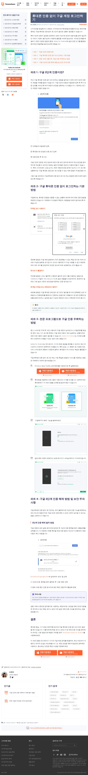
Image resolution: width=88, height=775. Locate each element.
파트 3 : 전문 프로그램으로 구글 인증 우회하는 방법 (52, 59)
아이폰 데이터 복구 (7, 755)
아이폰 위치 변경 (6, 762)
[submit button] (74, 745)
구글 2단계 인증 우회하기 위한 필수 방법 (22, 692)
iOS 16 (74, 698)
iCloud (75, 705)
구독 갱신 (32, 765)
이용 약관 (32, 755)
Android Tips (65, 709)
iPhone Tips (54, 709)
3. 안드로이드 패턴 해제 (10, 28)
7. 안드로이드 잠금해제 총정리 (12, 43)
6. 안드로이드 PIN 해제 (10, 40)
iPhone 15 (63, 695)
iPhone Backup (55, 705)
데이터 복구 (37, 4)
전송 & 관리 (46, 4)
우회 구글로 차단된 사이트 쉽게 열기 (20, 701)
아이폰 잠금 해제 (6, 749)
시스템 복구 (19, 4)
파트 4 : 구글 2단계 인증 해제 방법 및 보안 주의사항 (52, 62)
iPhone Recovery (55, 712)
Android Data (54, 692)
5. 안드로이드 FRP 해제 (10, 36)
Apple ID (65, 705)
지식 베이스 (5, 745)
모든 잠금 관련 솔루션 (8, 765)
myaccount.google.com (40, 577)
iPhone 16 (53, 695)
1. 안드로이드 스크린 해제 (11, 20)
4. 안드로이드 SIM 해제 (10, 32)
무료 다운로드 (16, 79)
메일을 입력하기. (65, 745)
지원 (62, 4)
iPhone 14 (53, 698)
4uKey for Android (14, 68)
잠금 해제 (27, 4)
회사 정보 (32, 745)
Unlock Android (60, 24)
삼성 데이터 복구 (6, 758)
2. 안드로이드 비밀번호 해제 (12, 24)
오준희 (34, 24)
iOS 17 (72, 695)
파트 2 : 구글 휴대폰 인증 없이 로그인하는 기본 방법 (52, 55)
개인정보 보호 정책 (35, 752)
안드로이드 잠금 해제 (8, 752)
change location (55, 702)
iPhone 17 (65, 692)
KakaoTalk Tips (64, 698)
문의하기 (31, 749)
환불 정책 (32, 762)
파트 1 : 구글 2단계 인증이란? (44, 52)
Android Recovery (69, 702)
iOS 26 (74, 692)
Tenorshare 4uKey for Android (73, 632)
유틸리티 (55, 4)
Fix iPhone (76, 709)
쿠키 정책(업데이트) (35, 758)
